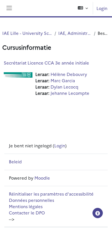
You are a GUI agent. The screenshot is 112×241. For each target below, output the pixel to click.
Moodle (42, 178)
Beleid (15, 161)
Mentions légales (26, 206)
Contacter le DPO (27, 213)
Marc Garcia (63, 80)
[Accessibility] (97, 213)
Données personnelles (31, 200)
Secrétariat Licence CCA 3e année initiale (46, 63)
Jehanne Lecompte (70, 93)
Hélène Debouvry (69, 74)
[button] (83, 8)
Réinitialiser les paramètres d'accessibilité (51, 194)
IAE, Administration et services (75, 33)
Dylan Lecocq (64, 87)
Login (101, 8)
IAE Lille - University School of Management (27, 33)
